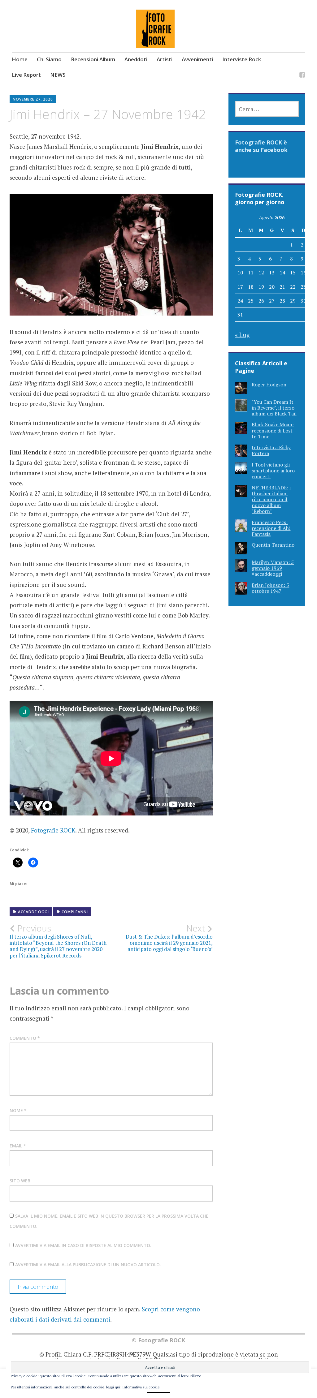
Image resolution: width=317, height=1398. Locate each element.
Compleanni (75, 911)
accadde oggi (33, 911)
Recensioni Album (93, 59)
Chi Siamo (49, 59)
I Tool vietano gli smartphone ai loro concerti (273, 470)
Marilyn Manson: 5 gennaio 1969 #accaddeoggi (273, 568)
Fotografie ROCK (53, 830)
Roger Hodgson (269, 384)
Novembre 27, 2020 (33, 99)
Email (18, 1146)
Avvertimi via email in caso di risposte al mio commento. (83, 1245)
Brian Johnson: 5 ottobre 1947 (270, 588)
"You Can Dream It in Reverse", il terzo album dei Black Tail (274, 407)
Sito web (20, 1181)
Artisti (164, 59)
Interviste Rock (241, 59)
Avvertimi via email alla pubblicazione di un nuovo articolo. (88, 1264)
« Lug (242, 334)
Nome (18, 1110)
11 (251, 272)
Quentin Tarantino (273, 544)
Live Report (26, 74)
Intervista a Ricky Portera (271, 450)
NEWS (58, 74)
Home (20, 59)
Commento (25, 1038)
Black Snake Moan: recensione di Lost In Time (273, 430)
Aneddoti (135, 59)
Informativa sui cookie (141, 1387)
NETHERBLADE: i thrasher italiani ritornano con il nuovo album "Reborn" (271, 499)
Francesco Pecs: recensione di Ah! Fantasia (271, 528)
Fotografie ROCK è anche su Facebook (261, 146)
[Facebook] (302, 76)
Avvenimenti (197, 59)
